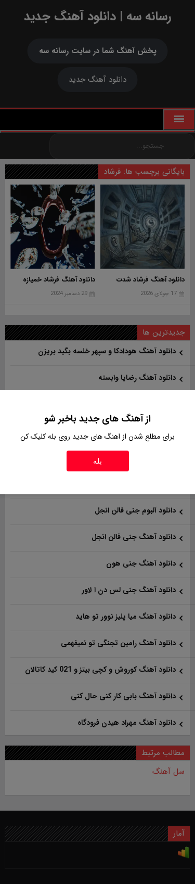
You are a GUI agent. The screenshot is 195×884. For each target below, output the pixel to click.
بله (97, 461)
